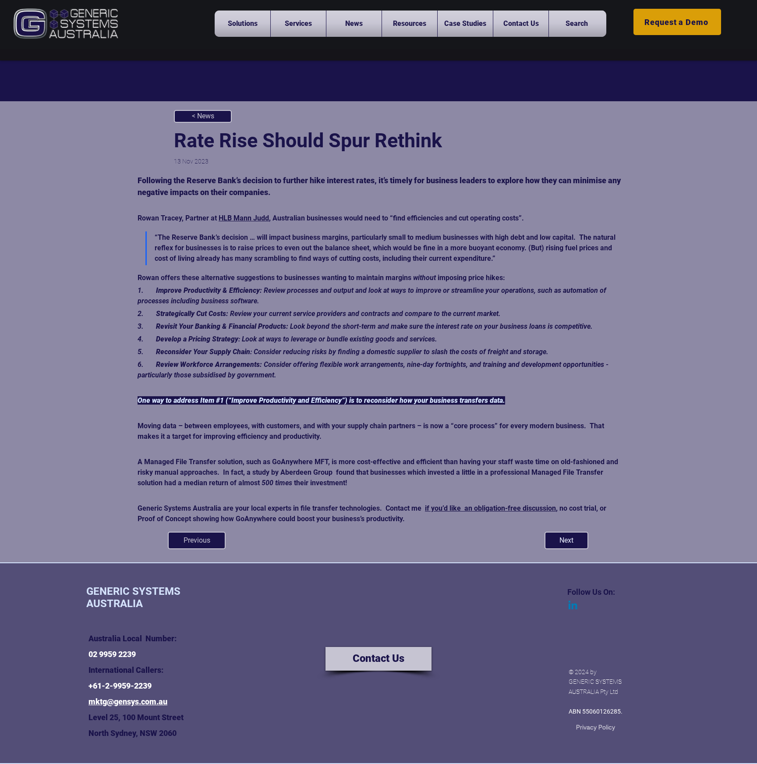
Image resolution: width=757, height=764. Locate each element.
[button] (242, 24)
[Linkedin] (572, 606)
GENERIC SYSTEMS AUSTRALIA (133, 597)
